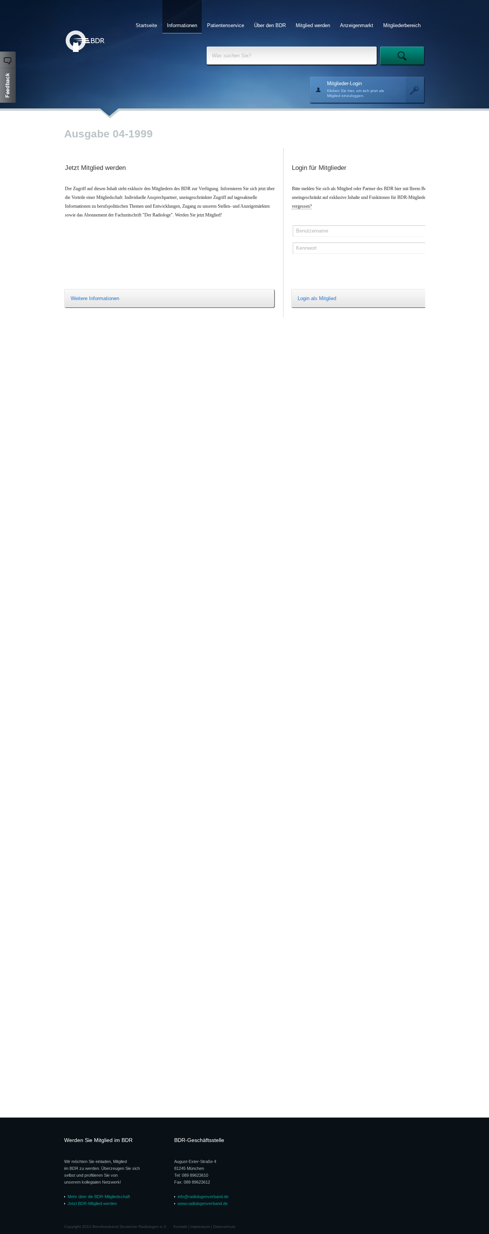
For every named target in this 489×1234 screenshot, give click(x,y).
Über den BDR (270, 25)
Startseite (146, 25)
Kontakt (180, 1226)
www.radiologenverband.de (203, 1203)
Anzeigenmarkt (356, 25)
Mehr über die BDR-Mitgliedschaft (99, 1196)
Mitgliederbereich (402, 25)
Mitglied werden (313, 25)
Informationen (182, 25)
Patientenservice (225, 25)
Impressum (200, 1226)
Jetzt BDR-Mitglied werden (92, 1203)
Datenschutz (224, 1226)
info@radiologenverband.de (203, 1196)
